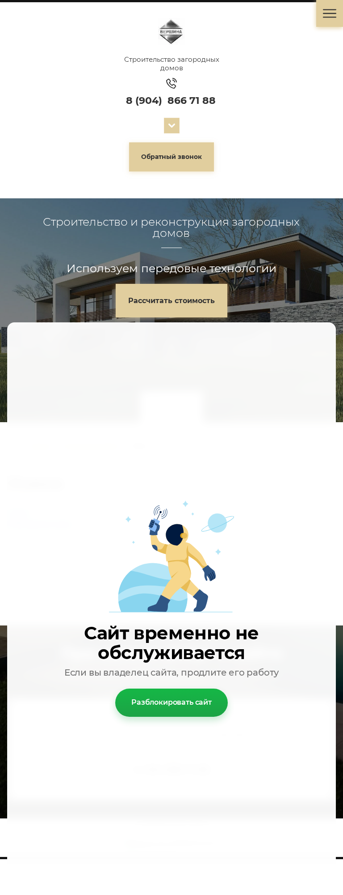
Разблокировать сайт (171, 702)
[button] (171, 156)
